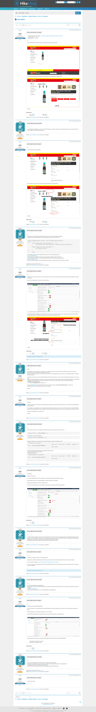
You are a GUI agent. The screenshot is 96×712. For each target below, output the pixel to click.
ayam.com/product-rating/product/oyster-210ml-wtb (52, 35)
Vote (40, 16)
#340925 (79, 654)
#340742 (79, 363)
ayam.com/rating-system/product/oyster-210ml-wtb (48, 562)
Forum (18, 16)
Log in (30, 117)
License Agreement (31, 708)
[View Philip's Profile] (20, 369)
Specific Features (32, 16)
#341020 (79, 675)
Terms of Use (38, 708)
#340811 (79, 421)
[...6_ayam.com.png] (53, 331)
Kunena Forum (50, 704)
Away (20, 132)
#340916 (79, 597)
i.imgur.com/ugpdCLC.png (32, 259)
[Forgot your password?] (75, 2)
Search (27, 13)
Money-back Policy (47, 708)
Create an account (36, 117)
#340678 (79, 141)
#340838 (79, 467)
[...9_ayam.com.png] (53, 167)
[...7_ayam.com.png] (53, 60)
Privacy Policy (22, 708)
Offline (20, 33)
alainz (20, 30)
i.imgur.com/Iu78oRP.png (32, 255)
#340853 (79, 528)
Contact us (33, 385)
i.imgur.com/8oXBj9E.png (32, 588)
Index (17, 13)
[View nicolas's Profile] (20, 126)
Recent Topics (22, 13)
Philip (20, 363)
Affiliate (54, 708)
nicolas (20, 121)
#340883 (79, 577)
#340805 (79, 396)
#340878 (79, 549)
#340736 (79, 268)
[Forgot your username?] (65, 2)
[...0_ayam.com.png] (53, 92)
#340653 (79, 120)
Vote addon (45, 16)
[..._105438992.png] (53, 297)
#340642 (79, 29)
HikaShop (24, 16)
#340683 (79, 228)
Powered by (45, 704)
